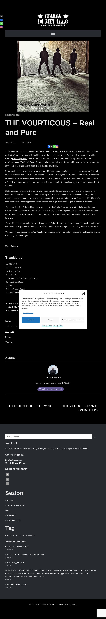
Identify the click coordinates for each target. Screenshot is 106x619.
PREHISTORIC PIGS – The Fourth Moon (29, 406)
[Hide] (1, 31)
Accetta (31, 320)
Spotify (8, 337)
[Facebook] (49, 146)
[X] (51, 146)
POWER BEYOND (11, 535)
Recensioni (12, 114)
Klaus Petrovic (25, 143)
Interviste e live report (15, 505)
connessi (13, 460)
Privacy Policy (47, 326)
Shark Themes (58, 604)
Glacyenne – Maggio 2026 (17, 547)
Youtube (9, 342)
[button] (83, 293)
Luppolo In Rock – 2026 (16, 584)
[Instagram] (57, 146)
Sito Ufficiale (11, 326)
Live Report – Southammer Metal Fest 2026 (24, 555)
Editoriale (9, 500)
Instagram (9, 331)
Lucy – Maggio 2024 (14, 562)
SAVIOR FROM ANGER (27, 535)
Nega (50, 320)
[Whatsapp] (54, 146)
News (7, 510)
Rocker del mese (12, 520)
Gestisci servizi (28, 313)
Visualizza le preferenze (72, 320)
